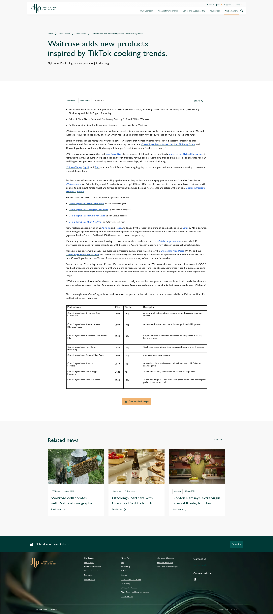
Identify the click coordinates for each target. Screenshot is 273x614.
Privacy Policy (41, 609)
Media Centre (89, 579)
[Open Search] (241, 11)
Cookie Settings (127, 596)
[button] (236, 544)
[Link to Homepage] (44, 8)
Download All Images (139, 401)
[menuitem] (146, 10)
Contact (210, 5)
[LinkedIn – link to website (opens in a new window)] (195, 579)
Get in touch (200, 564)
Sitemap (53, 609)
